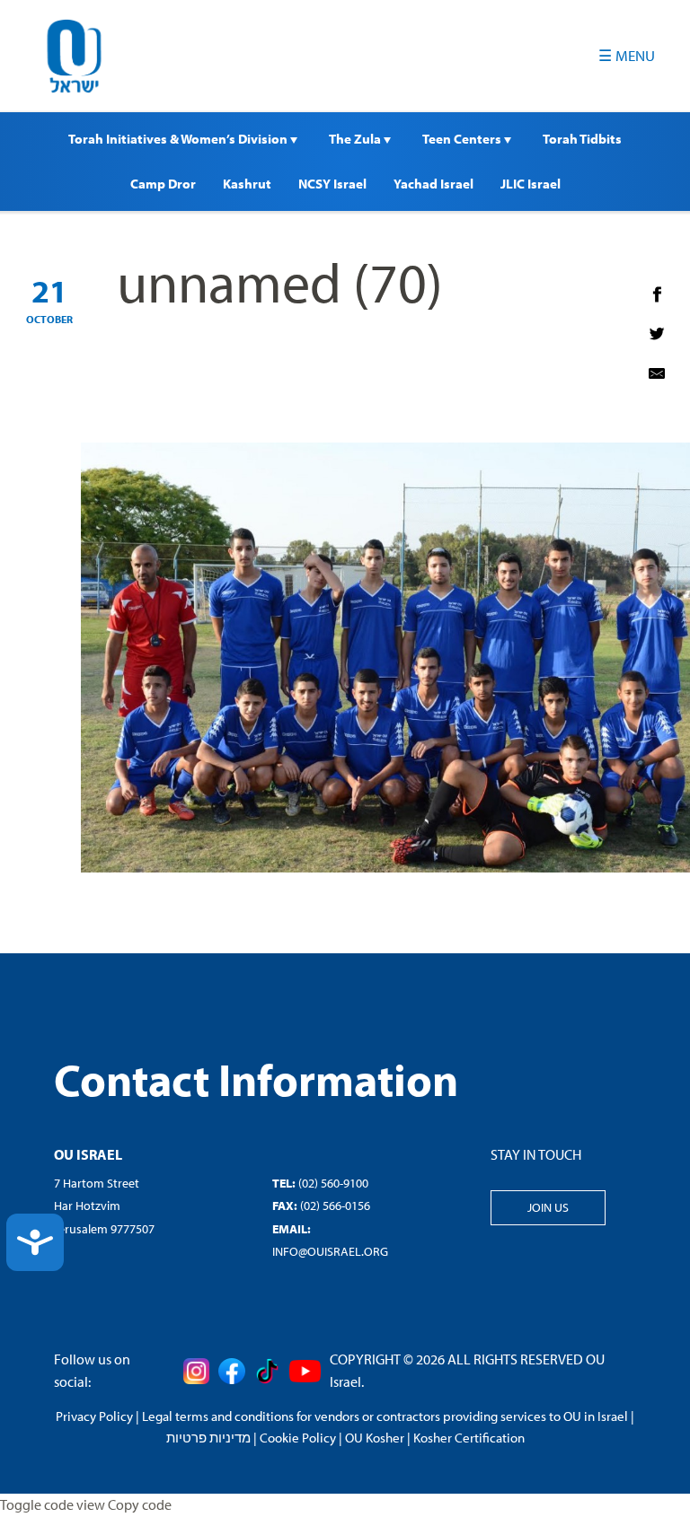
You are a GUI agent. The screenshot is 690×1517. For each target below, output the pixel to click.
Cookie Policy (298, 1437)
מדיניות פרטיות (208, 1437)
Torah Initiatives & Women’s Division (179, 138)
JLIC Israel (530, 183)
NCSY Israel (332, 183)
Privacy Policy (94, 1416)
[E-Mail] (656, 373)
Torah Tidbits (582, 138)
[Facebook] (656, 294)
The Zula (356, 138)
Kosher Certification (469, 1437)
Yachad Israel (433, 183)
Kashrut (247, 183)
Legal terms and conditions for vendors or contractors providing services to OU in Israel (385, 1416)
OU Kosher (374, 1437)
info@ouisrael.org (330, 1251)
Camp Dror (163, 183)
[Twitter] (656, 334)
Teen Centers (463, 138)
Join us (548, 1207)
